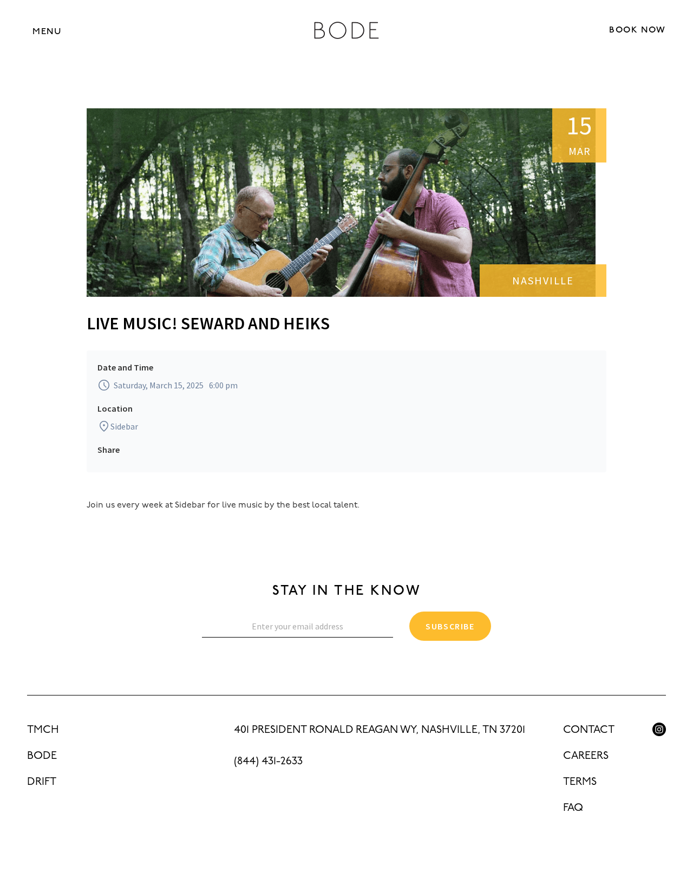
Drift (41, 782)
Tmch (43, 730)
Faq (573, 808)
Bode (42, 756)
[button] (47, 31)
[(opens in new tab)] (659, 729)
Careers (586, 756)
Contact (588, 730)
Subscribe (450, 626)
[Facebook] (659, 753)
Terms (580, 782)
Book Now (637, 30)
